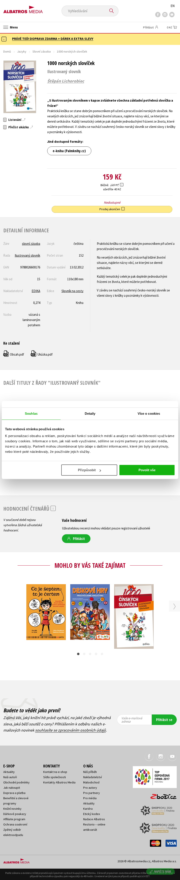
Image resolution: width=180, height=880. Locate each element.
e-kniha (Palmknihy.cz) (69, 150)
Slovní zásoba (41, 51)
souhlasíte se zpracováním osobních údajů (70, 730)
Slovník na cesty (72, 291)
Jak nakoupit (11, 788)
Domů (7, 51)
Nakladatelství (92, 777)
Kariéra (88, 809)
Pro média (90, 798)
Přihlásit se (164, 719)
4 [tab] (96, 654)
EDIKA (36, 291)
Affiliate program (14, 819)
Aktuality (9, 772)
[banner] (23, 8)
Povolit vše (147, 470)
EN (173, 6)
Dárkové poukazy (14, 814)
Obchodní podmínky (16, 782)
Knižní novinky (12, 809)
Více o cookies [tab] (149, 413)
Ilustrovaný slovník (27, 255)
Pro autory (90, 788)
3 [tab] (90, 654)
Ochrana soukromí (15, 824)
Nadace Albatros (94, 819)
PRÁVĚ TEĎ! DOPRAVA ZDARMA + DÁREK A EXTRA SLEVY (52, 39)
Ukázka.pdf (42, 354)
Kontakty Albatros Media (59, 782)
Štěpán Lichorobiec (65, 81)
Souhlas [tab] (31, 413)
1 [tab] (78, 654)
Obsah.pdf (14, 354)
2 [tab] (84, 654)
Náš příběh (90, 772)
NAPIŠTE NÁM (162, 871)
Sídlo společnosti (54, 777)
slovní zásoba (31, 244)
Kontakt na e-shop (55, 772)
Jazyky (21, 51)
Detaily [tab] (90, 413)
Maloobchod (91, 782)
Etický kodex (91, 814)
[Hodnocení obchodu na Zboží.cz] (161, 795)
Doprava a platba (14, 793)
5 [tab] (102, 654)
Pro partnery (91, 793)
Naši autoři (10, 777)
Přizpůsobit (87, 470)
